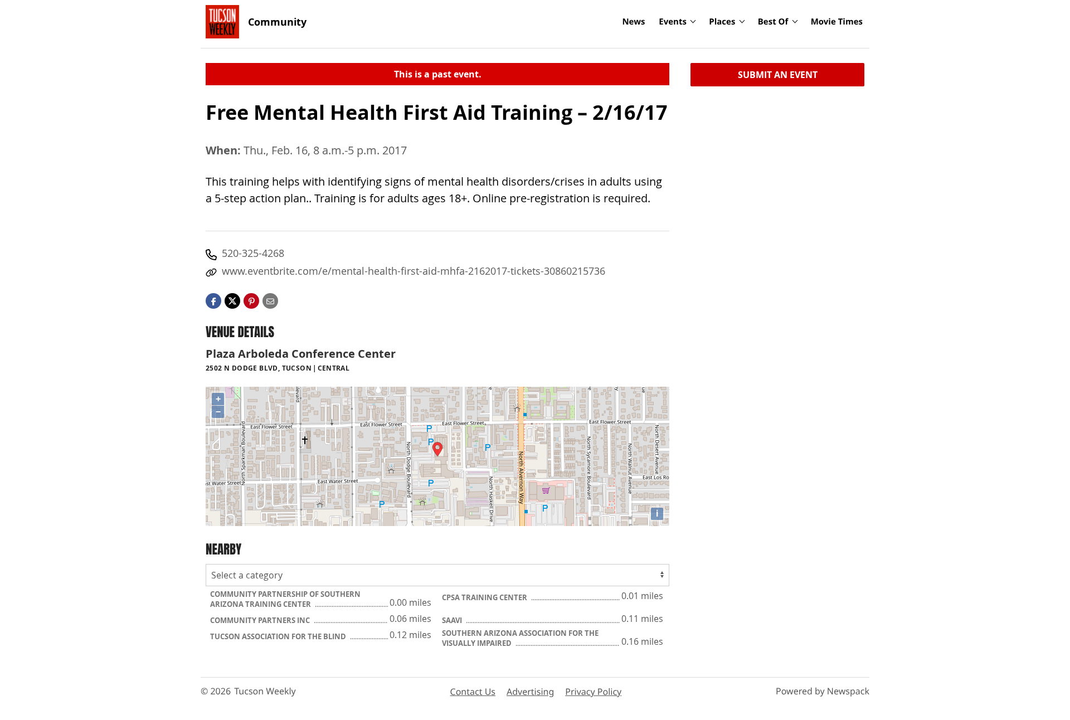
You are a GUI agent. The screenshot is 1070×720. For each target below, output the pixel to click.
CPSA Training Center (485, 597)
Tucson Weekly (265, 691)
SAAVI (453, 620)
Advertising (530, 691)
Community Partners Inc (261, 620)
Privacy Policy (593, 691)
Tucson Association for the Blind (279, 636)
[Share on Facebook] (213, 300)
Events (673, 21)
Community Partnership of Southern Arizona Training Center (285, 599)
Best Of (773, 21)
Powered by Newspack (822, 691)
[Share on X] (232, 300)
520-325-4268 (253, 253)
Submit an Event (778, 75)
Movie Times (837, 21)
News (633, 21)
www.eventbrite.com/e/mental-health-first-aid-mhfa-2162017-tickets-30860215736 (413, 271)
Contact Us (472, 691)
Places (722, 21)
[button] (251, 300)
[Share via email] (270, 300)
